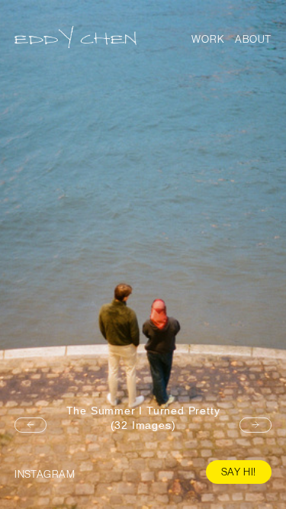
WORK (207, 39)
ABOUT (253, 39)
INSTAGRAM (45, 474)
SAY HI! (239, 472)
